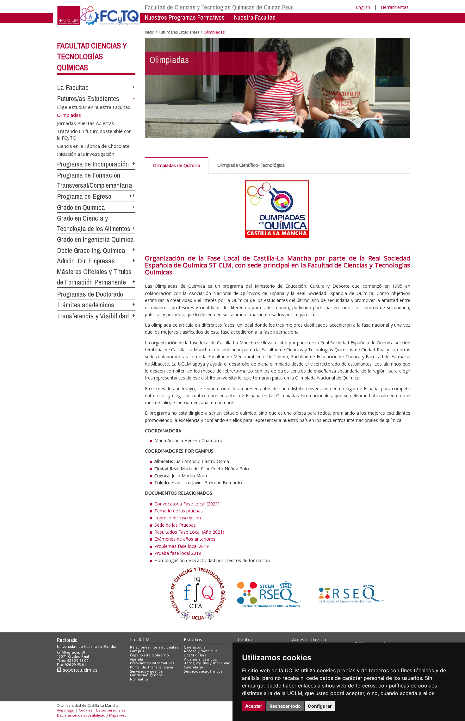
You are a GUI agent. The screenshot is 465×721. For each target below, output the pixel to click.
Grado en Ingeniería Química (95, 239)
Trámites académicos (85, 305)
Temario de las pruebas (178, 511)
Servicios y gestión (146, 671)
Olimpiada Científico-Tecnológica (251, 165)
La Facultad (73, 87)
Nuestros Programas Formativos (185, 17)
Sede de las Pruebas (175, 525)
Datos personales (110, 710)
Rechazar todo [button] (285, 706)
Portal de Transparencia (151, 667)
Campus (137, 651)
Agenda (136, 659)
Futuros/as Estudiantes (88, 98)
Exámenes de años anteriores (184, 539)
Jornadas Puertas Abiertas (85, 123)
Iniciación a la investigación (85, 154)
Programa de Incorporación (93, 164)
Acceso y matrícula (201, 651)
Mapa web (118, 715)
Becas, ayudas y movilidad (207, 663)
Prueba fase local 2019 (177, 553)
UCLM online (195, 655)
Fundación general (147, 675)
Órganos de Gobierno (149, 655)
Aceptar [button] (253, 706)
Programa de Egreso (84, 196)
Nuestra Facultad (255, 17)
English (363, 7)
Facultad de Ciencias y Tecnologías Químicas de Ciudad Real (219, 7)
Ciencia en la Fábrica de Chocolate (93, 145)
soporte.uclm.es (79, 670)
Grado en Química (81, 207)
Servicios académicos (203, 671)
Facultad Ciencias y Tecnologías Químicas (92, 57)
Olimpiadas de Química (176, 165)
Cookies (85, 710)
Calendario (193, 667)
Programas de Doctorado (90, 294)
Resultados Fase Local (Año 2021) (189, 532)
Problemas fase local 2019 (181, 546)
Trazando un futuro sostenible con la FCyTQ (94, 134)
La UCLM (140, 639)
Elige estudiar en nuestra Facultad (94, 106)
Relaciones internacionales (154, 647)
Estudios (193, 639)
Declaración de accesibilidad (81, 715)
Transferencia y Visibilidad (93, 316)
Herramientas (395, 7)
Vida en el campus (200, 659)
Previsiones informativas (152, 663)
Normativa (139, 679)
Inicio (149, 32)
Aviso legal (66, 710)
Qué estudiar (195, 647)
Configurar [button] (320, 706)
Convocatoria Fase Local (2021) (187, 504)
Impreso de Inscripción (177, 518)
